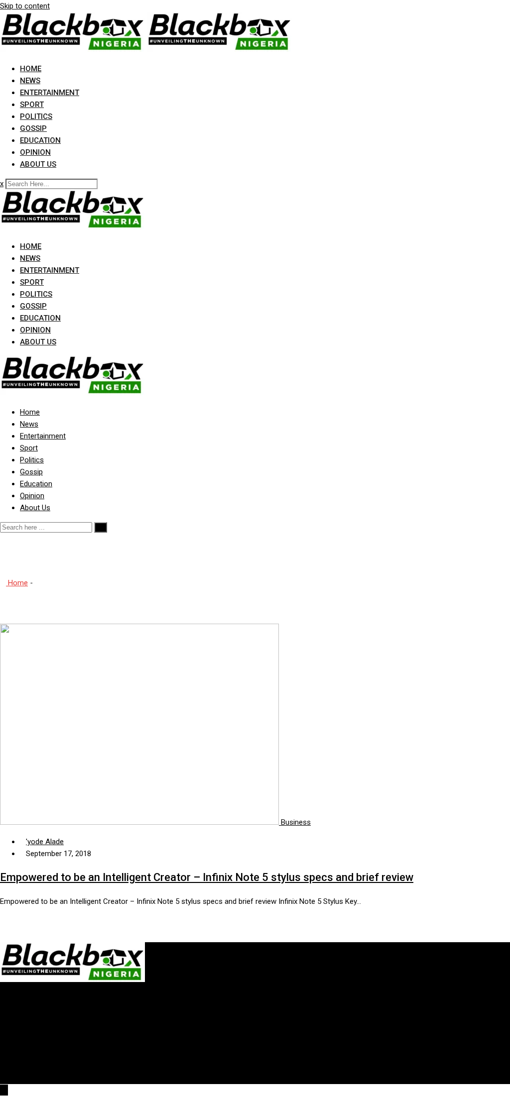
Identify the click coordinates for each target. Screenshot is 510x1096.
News (30, 80)
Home (30, 68)
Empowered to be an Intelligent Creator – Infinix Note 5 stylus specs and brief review (206, 877)
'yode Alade (45, 841)
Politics (36, 116)
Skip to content (25, 5)
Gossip (33, 128)
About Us (38, 164)
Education (40, 140)
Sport (32, 104)
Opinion (35, 152)
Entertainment (49, 92)
